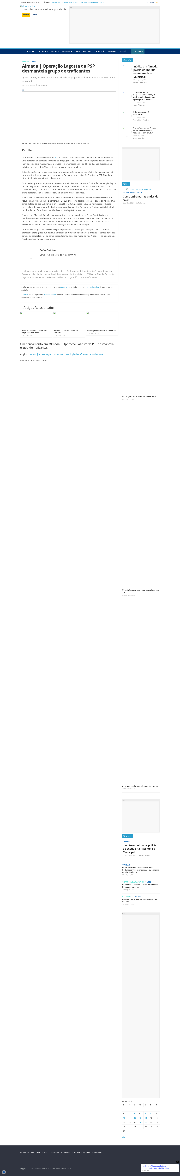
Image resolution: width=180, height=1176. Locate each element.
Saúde (133, 193)
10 (124, 1118)
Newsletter (65, 1152)
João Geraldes (138, 138)
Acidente (136, 896)
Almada (30, 51)
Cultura (87, 51)
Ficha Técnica (41, 1152)
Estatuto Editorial (27, 1152)
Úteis (126, 183)
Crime (77, 51)
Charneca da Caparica (133, 882)
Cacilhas (126, 896)
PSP (56, 157)
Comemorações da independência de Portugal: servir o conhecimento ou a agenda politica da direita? (144, 96)
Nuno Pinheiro (139, 105)
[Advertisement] (114, 26)
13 (140, 1118)
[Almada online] (22, 51)
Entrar (34, 14)
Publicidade (97, 1152)
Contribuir (138, 51)
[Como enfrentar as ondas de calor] (141, 189)
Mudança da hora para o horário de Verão (139, 396)
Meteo (126, 193)
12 (135, 1118)
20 (140, 1122)
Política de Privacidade (81, 1152)
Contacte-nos (54, 1152)
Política (55, 51)
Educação (100, 51)
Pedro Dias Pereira (141, 120)
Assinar (26, 14)
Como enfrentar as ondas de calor (140, 198)
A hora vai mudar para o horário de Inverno (140, 786)
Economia (43, 51)
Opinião (123, 51)
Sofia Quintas (42, 85)
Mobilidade (67, 51)
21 (146, 1122)
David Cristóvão (140, 82)
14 (146, 1118)
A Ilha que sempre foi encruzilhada (141, 113)
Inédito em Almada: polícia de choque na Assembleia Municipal (78, 2)
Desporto (112, 51)
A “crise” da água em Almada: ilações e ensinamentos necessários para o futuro (144, 130)
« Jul (123, 1137)
